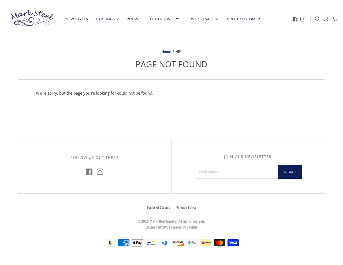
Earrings (105, 19)
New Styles (77, 19)
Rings (132, 19)
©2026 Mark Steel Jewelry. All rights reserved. (171, 221)
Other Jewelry (165, 19)
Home (166, 51)
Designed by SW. (156, 227)
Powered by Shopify (183, 227)
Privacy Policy (186, 207)
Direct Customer (243, 19)
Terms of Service (158, 207)
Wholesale (202, 19)
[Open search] (317, 19)
